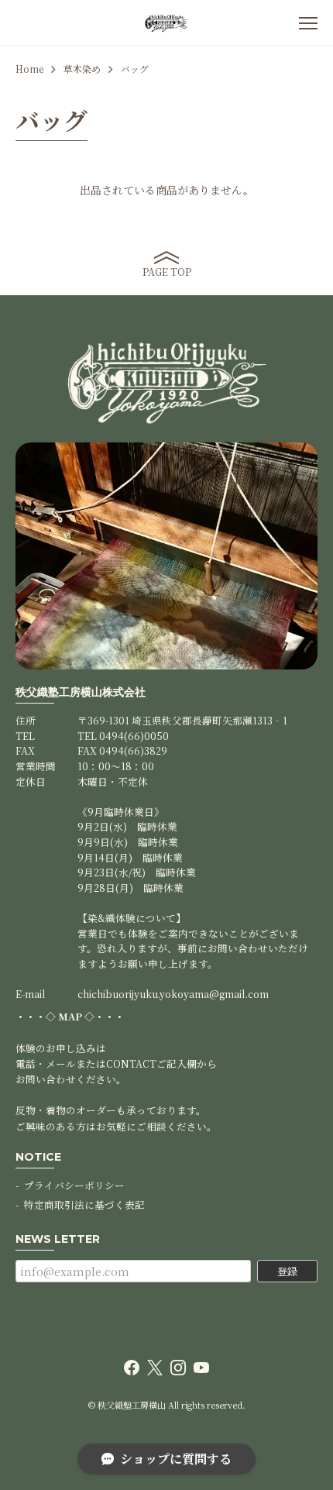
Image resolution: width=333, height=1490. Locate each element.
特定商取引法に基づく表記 (84, 1204)
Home (29, 69)
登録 (287, 1271)
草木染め (82, 69)
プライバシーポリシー (74, 1185)
